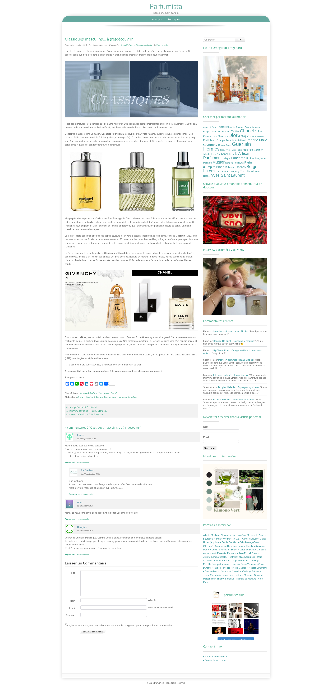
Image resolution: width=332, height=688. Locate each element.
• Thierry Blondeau (224, 578)
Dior (114, 397)
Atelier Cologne (236, 127)
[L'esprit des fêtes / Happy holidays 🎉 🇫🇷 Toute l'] (219, 610)
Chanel (107, 397)
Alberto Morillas (211, 535)
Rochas (241, 167)
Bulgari (206, 131)
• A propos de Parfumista (215, 656)
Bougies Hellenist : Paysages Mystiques (233, 341)
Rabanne (230, 167)
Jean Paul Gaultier (252, 149)
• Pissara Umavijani (257, 568)
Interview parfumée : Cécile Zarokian (86, 414)
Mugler (218, 162)
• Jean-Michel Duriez (248, 553)
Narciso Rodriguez (234, 162)
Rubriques (174, 19)
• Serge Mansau (244, 575)
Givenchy (122, 397)
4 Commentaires (162, 45)
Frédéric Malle (256, 140)
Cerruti (99, 397)
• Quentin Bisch (211, 571)
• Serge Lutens (228, 575)
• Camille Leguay (249, 538)
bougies (256, 127)
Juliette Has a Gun (211, 154)
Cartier (235, 131)
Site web (70, 615)
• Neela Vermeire (248, 564)
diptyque (243, 136)
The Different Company (227, 171)
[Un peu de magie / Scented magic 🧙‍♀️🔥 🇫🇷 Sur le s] (219, 626)
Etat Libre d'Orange (214, 140)
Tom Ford (247, 171)
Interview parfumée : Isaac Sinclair (230, 331)
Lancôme (238, 158)
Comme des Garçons (215, 136)
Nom (72, 600)
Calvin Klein (217, 131)
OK (239, 39)
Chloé (258, 131)
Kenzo (224, 154)
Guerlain (132, 397)
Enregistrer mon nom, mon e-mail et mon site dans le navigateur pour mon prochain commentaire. (119, 625)
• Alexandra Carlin (228, 535)
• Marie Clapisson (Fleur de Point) (241, 560)
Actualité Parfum (128, 45)
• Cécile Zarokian (229, 542)
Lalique (226, 158)
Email (72, 608)
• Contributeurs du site (214, 660)
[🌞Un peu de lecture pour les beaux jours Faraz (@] (251, 610)
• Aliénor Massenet (247, 535)
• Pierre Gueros (239, 568)
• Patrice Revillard (221, 568)
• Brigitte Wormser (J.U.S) (227, 538)
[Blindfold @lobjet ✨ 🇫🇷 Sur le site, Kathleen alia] (235, 610)
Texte (72, 572)
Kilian (231, 154)
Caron (226, 131)
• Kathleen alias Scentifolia (242, 557)
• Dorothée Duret (246, 549)
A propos (157, 19)
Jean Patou (237, 150)
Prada (220, 167)
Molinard (207, 163)
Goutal (221, 145)
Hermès (211, 149)
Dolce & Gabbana (257, 136)
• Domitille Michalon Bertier (224, 549)
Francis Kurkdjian (235, 140)
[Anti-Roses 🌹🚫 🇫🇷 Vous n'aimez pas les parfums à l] (235, 626)
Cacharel (90, 397)
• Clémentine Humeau (225, 546)
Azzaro (248, 127)
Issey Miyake (226, 150)
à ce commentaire (77, 462)
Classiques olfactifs (144, 45)
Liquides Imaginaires (256, 158)
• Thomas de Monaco (245, 578)
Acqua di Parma (210, 127)
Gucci (228, 145)
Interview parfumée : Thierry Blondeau (86, 411)
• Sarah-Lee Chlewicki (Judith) (235, 571)
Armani (81, 397)
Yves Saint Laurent (228, 175)
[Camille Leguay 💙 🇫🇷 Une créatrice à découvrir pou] (251, 626)
